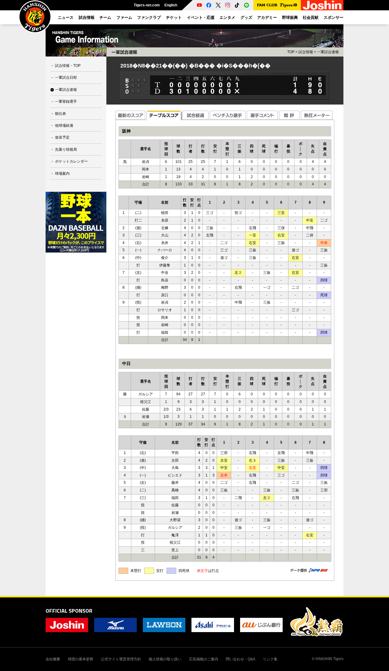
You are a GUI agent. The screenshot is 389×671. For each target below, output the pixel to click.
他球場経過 (64, 125)
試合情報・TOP (68, 66)
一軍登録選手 (66, 101)
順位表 (60, 114)
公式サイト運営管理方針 (121, 659)
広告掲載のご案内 (203, 659)
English (170, 5)
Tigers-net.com (147, 5)
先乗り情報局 (66, 149)
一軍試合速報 (66, 90)
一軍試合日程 (66, 77)
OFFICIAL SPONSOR (69, 611)
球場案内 (62, 173)
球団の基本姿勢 (80, 659)
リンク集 (270, 659)
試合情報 (305, 52)
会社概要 (53, 659)
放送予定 (62, 137)
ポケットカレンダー (71, 161)
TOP (290, 52)
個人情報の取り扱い (165, 659)
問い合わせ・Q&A (240, 659)
